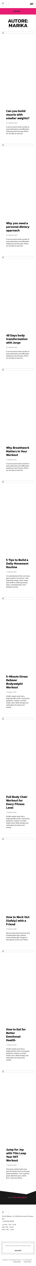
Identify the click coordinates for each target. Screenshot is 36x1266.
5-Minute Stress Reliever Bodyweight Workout (17, 682)
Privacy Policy (17, 1261)
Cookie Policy (27, 1261)
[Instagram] (12, 1235)
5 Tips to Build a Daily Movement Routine (17, 563)
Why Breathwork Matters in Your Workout (17, 451)
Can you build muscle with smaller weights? (17, 114)
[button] (31, 4)
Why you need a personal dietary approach (18, 227)
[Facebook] (5, 1235)
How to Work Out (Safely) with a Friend (17, 920)
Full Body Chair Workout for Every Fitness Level (17, 802)
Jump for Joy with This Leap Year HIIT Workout (16, 1155)
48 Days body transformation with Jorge (17, 339)
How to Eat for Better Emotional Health (16, 1034)
